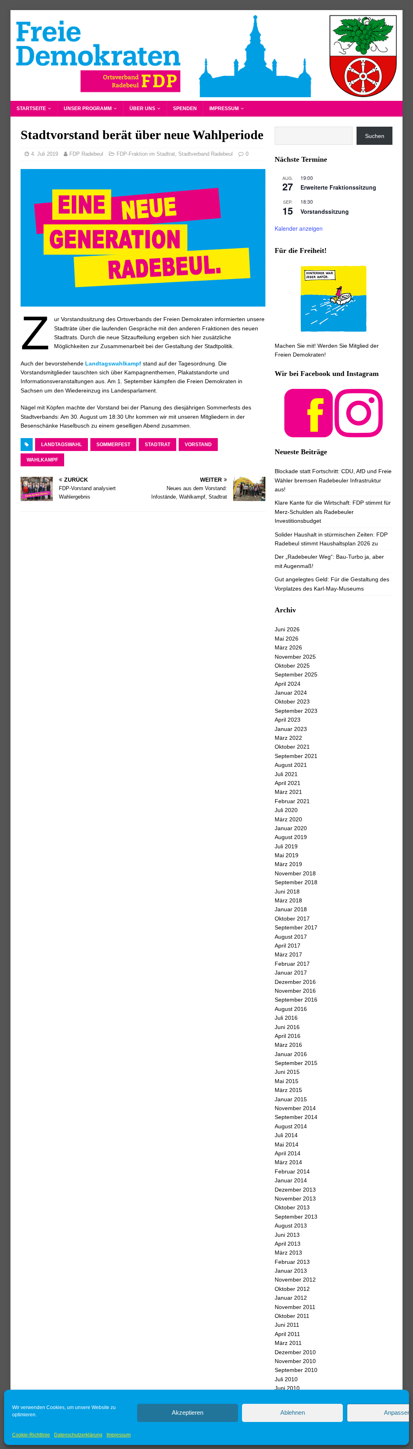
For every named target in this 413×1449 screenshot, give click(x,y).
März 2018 (288, 900)
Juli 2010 (286, 1379)
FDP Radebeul (86, 154)
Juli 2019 (286, 846)
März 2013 (288, 1252)
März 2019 (288, 864)
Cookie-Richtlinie (31, 1435)
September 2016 (296, 999)
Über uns (142, 108)
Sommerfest (113, 444)
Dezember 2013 (295, 1189)
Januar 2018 (291, 909)
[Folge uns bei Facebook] (308, 432)
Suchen (374, 136)
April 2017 (287, 945)
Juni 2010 (287, 1388)
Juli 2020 (286, 810)
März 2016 (288, 1045)
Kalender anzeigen (299, 228)
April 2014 (287, 1153)
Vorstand (198, 444)
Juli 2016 (286, 1018)
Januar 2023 (291, 729)
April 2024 (287, 684)
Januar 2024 (291, 692)
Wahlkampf (42, 460)
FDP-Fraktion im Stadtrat (146, 154)
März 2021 (288, 792)
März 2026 (288, 647)
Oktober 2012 (292, 1289)
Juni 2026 (287, 629)
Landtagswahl (61, 444)
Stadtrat (157, 444)
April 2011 (287, 1334)
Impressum (118, 1435)
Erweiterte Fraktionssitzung (338, 187)
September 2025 (296, 674)
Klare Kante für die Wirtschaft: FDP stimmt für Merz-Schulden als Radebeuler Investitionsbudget (333, 511)
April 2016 (287, 1036)
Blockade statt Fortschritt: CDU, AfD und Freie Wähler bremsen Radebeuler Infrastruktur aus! (333, 480)
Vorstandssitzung (324, 211)
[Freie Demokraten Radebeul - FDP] (206, 96)
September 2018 (296, 882)
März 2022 (288, 738)
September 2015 (296, 1063)
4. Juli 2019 (44, 154)
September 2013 (296, 1216)
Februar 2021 (292, 801)
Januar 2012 (291, 1297)
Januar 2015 (291, 1099)
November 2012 (295, 1279)
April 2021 (287, 783)
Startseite (31, 108)
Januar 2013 (291, 1270)
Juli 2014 (286, 1135)
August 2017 (291, 936)
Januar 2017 (291, 972)
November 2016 (295, 991)
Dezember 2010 (295, 1352)
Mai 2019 (286, 855)
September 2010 (296, 1370)
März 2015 (288, 1090)
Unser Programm (88, 108)
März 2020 (288, 819)
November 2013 (295, 1198)
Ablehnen (292, 1412)
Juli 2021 (286, 774)
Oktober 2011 (292, 1316)
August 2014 (291, 1126)
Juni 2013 (287, 1235)
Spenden (185, 108)
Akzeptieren (187, 1412)
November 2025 (295, 657)
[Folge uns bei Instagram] (358, 432)
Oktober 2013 (292, 1207)
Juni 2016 (287, 1027)
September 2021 (296, 756)
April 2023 (287, 719)
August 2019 (291, 837)
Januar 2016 (291, 1054)
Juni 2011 (287, 1325)
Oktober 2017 (292, 918)
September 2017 (296, 927)
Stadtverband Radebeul (205, 154)
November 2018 (295, 873)
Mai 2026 (286, 638)
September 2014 (296, 1117)
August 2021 (291, 765)
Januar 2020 (291, 828)
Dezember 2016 (295, 982)
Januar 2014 (291, 1180)
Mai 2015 (286, 1081)
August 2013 (291, 1225)
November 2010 (295, 1361)
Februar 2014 (292, 1171)
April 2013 (287, 1243)
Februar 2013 (292, 1262)
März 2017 (288, 954)
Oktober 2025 (292, 665)
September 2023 (296, 711)
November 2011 (295, 1307)
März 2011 (288, 1343)
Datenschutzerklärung (78, 1435)
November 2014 (295, 1108)
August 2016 (291, 1009)
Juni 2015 (287, 1072)
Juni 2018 (287, 891)
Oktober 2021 (292, 746)
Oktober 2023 (292, 701)
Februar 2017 (292, 963)
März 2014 (288, 1162)
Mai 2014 (286, 1144)
